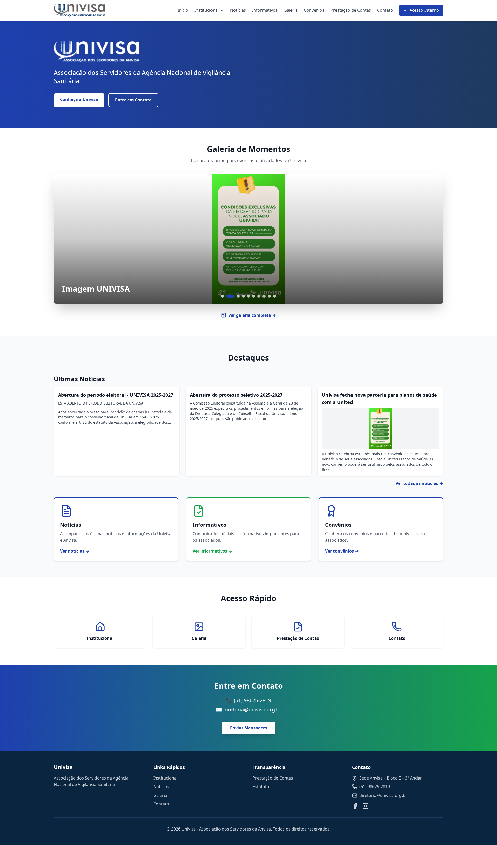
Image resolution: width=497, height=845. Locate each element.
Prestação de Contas (351, 10)
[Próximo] (433, 239)
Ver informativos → (212, 551)
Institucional (206, 10)
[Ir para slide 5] (248, 296)
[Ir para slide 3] (238, 296)
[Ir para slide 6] (253, 296)
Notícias (238, 10)
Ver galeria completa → (252, 315)
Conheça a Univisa (79, 99)
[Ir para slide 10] (274, 296)
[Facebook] (355, 806)
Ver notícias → (74, 551)
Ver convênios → (342, 551)
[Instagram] (365, 806)
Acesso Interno (424, 10)
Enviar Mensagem (248, 728)
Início (183, 10)
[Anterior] (64, 239)
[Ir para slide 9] (269, 296)
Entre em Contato (133, 100)
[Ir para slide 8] (264, 296)
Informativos (264, 10)
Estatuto (261, 786)
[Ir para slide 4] (243, 296)
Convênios (314, 10)
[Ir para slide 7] (258, 296)
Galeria (291, 10)
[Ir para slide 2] (230, 296)
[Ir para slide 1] (222, 296)
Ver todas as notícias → (419, 483)
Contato (385, 10)
